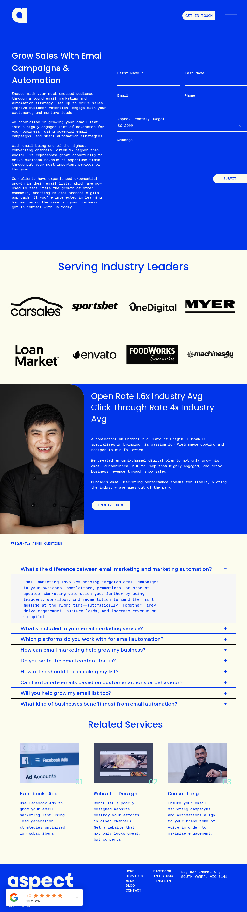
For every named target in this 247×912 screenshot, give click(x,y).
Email (122, 95)
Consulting (183, 794)
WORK (130, 881)
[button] (231, 17)
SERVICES (134, 876)
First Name (128, 73)
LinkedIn (162, 881)
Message (125, 140)
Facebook (162, 871)
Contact (134, 890)
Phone (190, 95)
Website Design (115, 794)
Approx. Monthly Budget (141, 119)
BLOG (130, 885)
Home (130, 871)
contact (34, 207)
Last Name (194, 73)
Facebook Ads (39, 794)
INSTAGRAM (163, 876)
